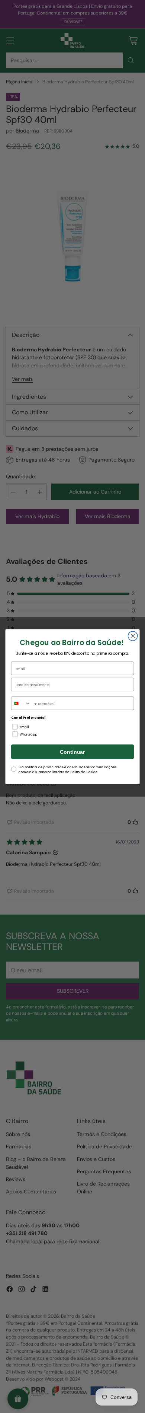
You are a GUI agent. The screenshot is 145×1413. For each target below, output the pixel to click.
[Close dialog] (133, 635)
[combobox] (20, 703)
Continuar (72, 752)
